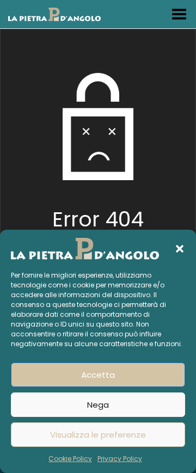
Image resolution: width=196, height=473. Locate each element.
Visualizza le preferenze (98, 434)
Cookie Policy (70, 458)
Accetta (98, 374)
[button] (179, 248)
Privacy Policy (119, 458)
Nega (98, 404)
